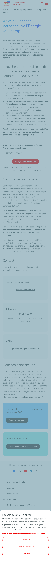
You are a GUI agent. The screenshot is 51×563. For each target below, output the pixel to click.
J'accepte (25, 539)
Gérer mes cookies (26, 546)
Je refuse (25, 554)
